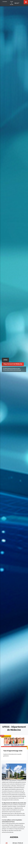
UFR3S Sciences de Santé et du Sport (12, 368)
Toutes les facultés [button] (11, 3)
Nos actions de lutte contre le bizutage (12, 370)
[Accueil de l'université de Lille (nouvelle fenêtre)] (17, 3)
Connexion (5, 1)
